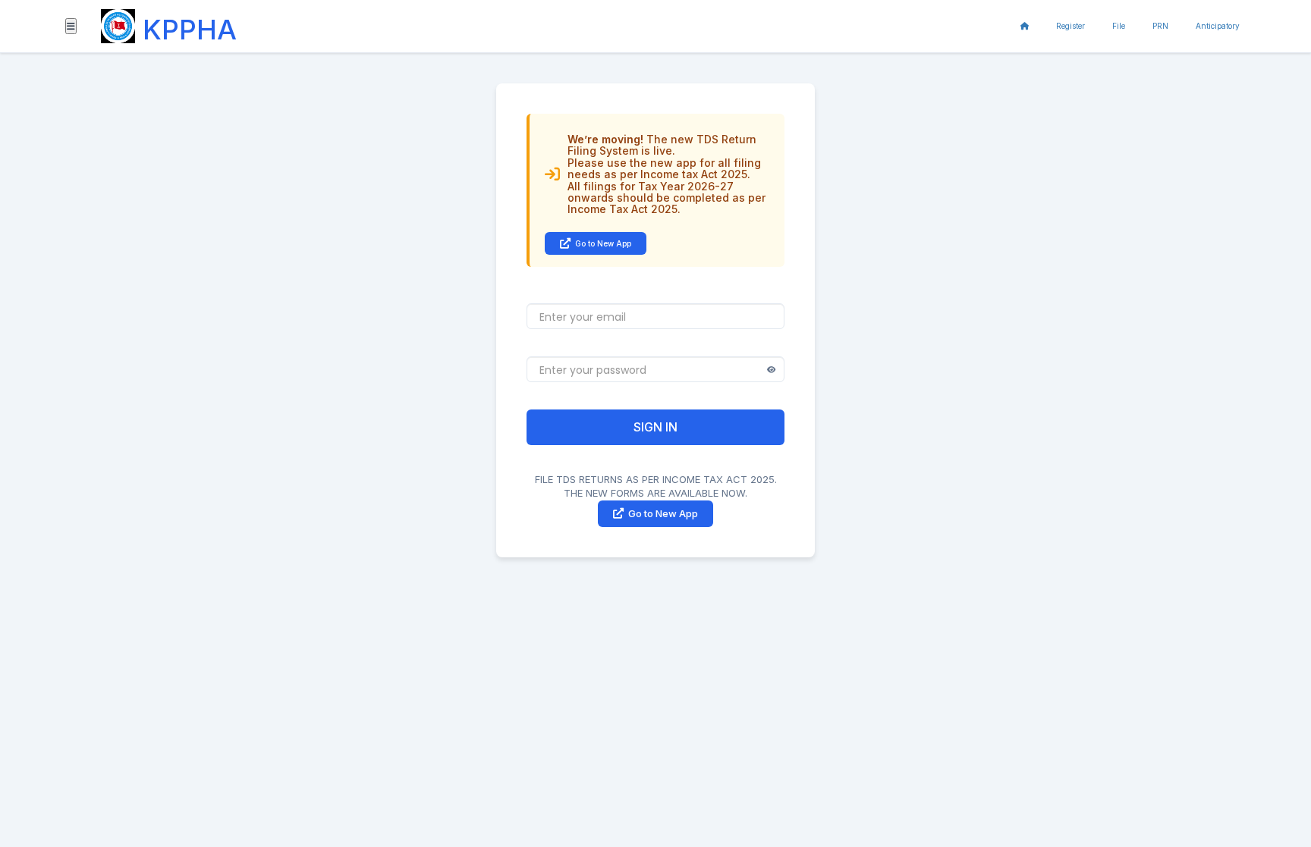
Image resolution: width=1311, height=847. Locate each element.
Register (1070, 25)
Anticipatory (1218, 25)
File (1118, 25)
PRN (1160, 25)
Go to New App (603, 243)
